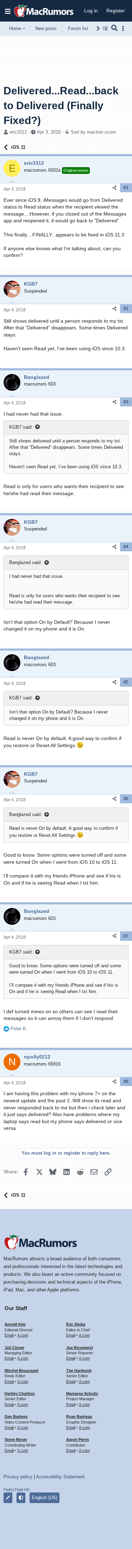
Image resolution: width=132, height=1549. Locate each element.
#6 (126, 798)
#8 (126, 1081)
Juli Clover (14, 1347)
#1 (126, 187)
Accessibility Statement (60, 1476)
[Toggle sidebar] (124, 28)
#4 (126, 546)
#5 (126, 682)
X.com (22, 1335)
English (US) (44, 1497)
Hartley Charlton (20, 1393)
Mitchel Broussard (21, 1370)
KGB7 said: (21, 427)
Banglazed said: (25, 562)
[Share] (114, 187)
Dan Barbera (16, 1416)
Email (9, 1335)
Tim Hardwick (79, 1370)
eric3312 (18, 132)
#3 (126, 401)
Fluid (8, 1490)
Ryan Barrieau (79, 1416)
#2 (126, 308)
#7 (126, 936)
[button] (8, 11)
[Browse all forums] (105, 28)
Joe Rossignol (79, 1347)
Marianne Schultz (82, 1393)
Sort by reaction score (93, 132)
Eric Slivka (75, 1324)
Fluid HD (22, 1490)
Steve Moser (16, 1439)
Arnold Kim (15, 1324)
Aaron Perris (77, 1439)
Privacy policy (18, 1476)
